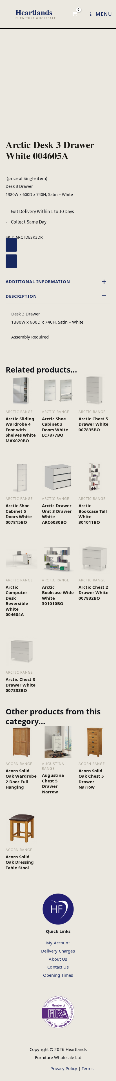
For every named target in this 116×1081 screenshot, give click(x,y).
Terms (87, 1068)
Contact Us (58, 967)
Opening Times (58, 975)
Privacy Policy (63, 1068)
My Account (58, 942)
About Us (58, 959)
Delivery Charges (58, 951)
